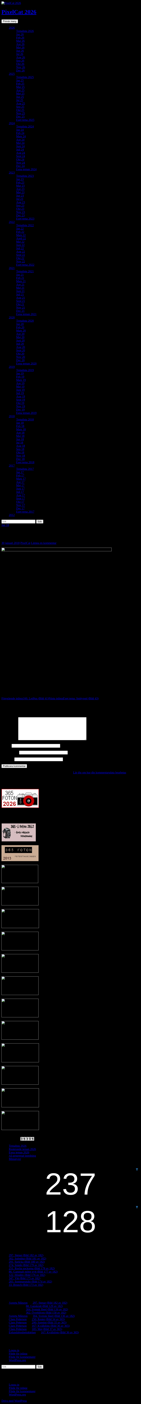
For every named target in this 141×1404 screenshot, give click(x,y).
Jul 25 (19, 100)
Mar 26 (20, 40)
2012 (12, 515)
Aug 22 (20, 251)
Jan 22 (20, 228)
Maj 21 (20, 287)
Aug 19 (20, 396)
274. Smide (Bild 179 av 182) (26, 1265)
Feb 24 (20, 133)
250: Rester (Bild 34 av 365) (48, 1319)
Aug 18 (20, 445)
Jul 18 (19, 442)
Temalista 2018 (25, 419)
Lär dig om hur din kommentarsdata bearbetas (99, 772)
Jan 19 (20, 373)
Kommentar (9, 739)
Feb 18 (20, 426)
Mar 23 (20, 185)
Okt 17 (20, 501)
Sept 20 (20, 350)
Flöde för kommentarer (22, 1356)
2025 (12, 73)
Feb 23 (20, 182)
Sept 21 (20, 301)
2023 (12, 172)
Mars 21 (21, 281)
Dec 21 (20, 310)
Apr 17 (20, 482)
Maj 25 (20, 93)
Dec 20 (20, 360)
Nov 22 (20, 261)
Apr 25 (20, 90)
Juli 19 (20, 393)
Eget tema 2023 (25, 218)
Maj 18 (20, 436)
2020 (12, 317)
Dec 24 (20, 166)
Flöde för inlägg (18, 1353)
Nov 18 (20, 455)
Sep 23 (20, 205)
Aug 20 (20, 347)
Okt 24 (20, 159)
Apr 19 (20, 383)
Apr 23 (20, 189)
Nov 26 (20, 67)
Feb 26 (20, 37)
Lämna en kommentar (43, 543)
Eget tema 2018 (25, 462)
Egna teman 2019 (26, 412)
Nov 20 (20, 356)
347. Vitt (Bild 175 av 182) (24, 1278)
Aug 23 (20, 202)
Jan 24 (20, 129)
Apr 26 (20, 44)
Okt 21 (20, 304)
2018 (12, 416)
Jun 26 (20, 50)
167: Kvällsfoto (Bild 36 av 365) (51, 1325)
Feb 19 (20, 376)
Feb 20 (20, 327)
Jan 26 (20, 34)
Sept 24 (20, 156)
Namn (6, 745)
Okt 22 (20, 258)
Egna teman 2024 (26, 169)
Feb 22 (20, 231)
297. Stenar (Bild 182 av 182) (26, 1255)
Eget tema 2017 (25, 511)
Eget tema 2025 (25, 119)
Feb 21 (20, 277)
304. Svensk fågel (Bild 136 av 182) (47, 1309)
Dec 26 (20, 70)
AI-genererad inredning (22, 1155)
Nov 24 (20, 162)
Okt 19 (20, 403)
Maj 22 (20, 241)
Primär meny (10, 21)
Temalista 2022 (25, 225)
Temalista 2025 (25, 77)
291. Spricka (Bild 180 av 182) (27, 1261)
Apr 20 (20, 333)
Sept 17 (20, 498)
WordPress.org (17, 1360)
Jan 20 (20, 324)
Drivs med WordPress (14, 1400)
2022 (12, 222)
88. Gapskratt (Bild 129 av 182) (44, 1306)
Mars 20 (21, 330)
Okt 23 (20, 208)
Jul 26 (19, 54)
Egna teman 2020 (26, 363)
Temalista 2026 (25, 31)
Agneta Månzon (18, 1302)
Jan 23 (20, 179)
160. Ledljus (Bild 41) (25, 698)
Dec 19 (20, 409)
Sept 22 (20, 254)
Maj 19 (20, 386)
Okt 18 (20, 452)
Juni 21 (20, 291)
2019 (12, 366)
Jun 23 (20, 195)
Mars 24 (21, 136)
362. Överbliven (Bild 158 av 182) (46, 1312)
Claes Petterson (18, 1319)
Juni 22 (20, 245)
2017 (12, 465)
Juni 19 (20, 389)
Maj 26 (20, 47)
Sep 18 (20, 449)
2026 (12, 27)
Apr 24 (20, 139)
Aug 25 (20, 103)
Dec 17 (20, 508)
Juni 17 (20, 488)
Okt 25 (20, 110)
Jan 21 (20, 274)
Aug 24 (20, 152)
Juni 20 (20, 340)
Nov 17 (20, 505)
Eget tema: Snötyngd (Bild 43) (74, 698)
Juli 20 (20, 343)
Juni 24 (20, 146)
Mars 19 (21, 380)
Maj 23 (20, 192)
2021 (12, 268)
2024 (12, 123)
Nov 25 (20, 113)
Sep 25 (20, 106)
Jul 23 (19, 198)
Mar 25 (20, 87)
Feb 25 (20, 83)
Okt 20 (20, 353)
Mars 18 (21, 429)
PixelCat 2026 (18, 12)
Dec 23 (20, 215)
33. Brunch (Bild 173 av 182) (26, 1284)
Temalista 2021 (25, 271)
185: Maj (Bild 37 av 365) (47, 1329)
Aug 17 (20, 495)
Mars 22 (21, 235)
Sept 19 (20, 399)
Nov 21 (20, 307)
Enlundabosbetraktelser (22, 1332)
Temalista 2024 (25, 126)
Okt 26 (20, 63)
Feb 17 (20, 475)
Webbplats (7, 759)
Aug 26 (20, 57)
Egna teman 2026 (19, 1152)
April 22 (21, 238)
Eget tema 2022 (25, 264)
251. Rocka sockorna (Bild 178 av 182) (32, 1268)
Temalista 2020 (25, 320)
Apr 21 (20, 284)
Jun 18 (20, 439)
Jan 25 (20, 80)
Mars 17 (21, 478)
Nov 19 (20, 406)
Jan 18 (20, 422)
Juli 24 (20, 149)
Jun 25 (20, 96)
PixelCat (25, 543)
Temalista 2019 (25, 370)
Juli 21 (20, 294)
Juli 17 (20, 491)
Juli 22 (20, 248)
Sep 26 (20, 60)
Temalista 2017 (25, 468)
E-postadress (9, 752)
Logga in (14, 1350)
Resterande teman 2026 (22, 1149)
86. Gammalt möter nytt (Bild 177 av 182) (33, 1271)
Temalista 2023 (25, 175)
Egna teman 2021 (26, 314)
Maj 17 (20, 485)
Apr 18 (20, 432)
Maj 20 (20, 337)
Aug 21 (20, 297)
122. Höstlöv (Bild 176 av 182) (27, 1275)
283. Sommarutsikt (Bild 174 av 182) (30, 1281)
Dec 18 (20, 459)
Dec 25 (20, 116)
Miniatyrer (15, 1159)
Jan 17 (20, 472)
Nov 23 (20, 212)
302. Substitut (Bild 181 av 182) (27, 1258)
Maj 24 (20, 142)
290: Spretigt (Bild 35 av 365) (49, 1322)
